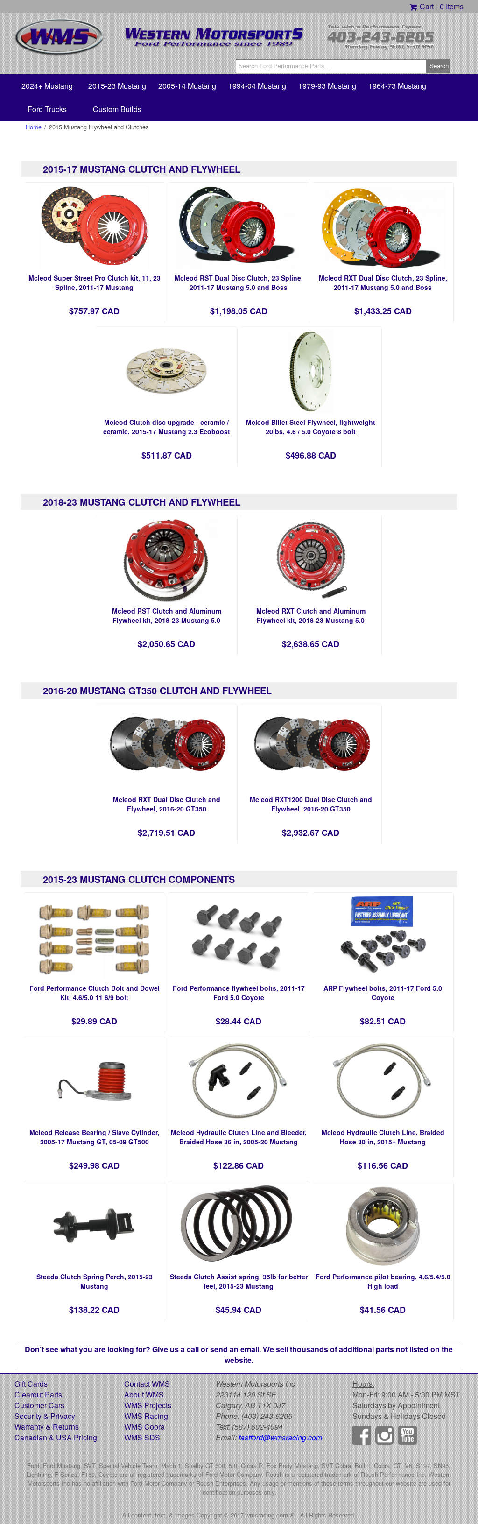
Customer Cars (39, 1405)
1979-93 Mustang (327, 85)
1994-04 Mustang (257, 85)
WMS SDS (142, 1437)
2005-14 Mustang (187, 85)
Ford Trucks (47, 109)
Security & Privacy (44, 1416)
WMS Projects (147, 1405)
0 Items (452, 6)
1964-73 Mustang (397, 85)
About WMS (144, 1394)
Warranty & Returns (46, 1426)
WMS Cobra (144, 1426)
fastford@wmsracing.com (280, 1437)
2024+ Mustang (47, 85)
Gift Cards (31, 1383)
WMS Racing (146, 1416)
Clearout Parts (38, 1394)
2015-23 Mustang (117, 85)
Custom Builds (117, 109)
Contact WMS (147, 1383)
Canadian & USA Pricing (55, 1437)
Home (34, 126)
